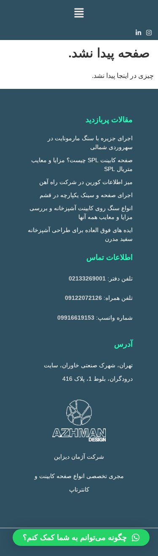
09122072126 (83, 297)
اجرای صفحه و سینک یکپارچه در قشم (86, 195)
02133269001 (87, 278)
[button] (78, 12)
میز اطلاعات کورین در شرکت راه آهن (86, 182)
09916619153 (75, 317)
